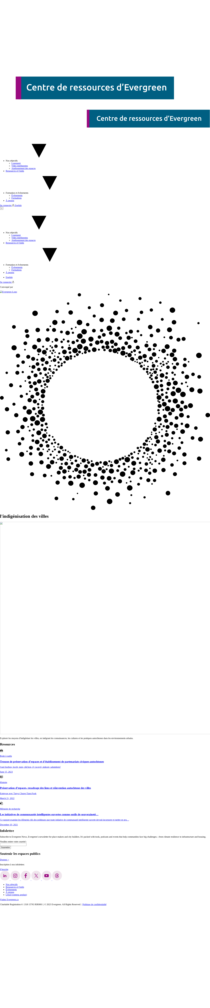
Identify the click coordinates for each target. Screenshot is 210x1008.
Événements (16, 195)
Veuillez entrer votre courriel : (13, 841)
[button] (1, 208)
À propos (10, 200)
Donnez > (4, 859)
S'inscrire (4, 869)
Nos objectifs (12, 160)
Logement (16, 163)
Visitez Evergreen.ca (9, 899)
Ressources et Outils (15, 171)
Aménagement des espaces (23, 168)
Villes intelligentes (19, 166)
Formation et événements (17, 193)
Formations (16, 198)
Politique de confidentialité (94, 904)
